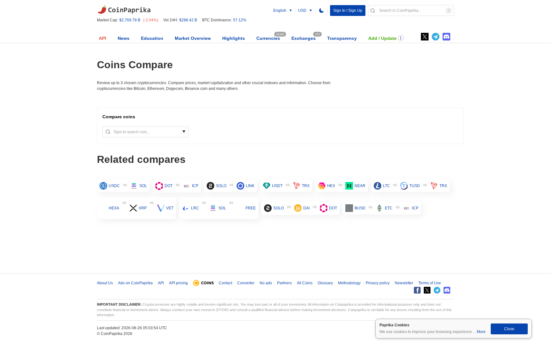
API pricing (178, 283)
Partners (284, 283)
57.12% (239, 20)
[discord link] (446, 36)
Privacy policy (378, 283)
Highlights (233, 38)
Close (509, 329)
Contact (225, 283)
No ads (266, 283)
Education (152, 38)
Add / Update (382, 38)
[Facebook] (417, 290)
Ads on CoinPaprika (135, 283)
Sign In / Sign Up (347, 10)
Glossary (325, 283)
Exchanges (303, 38)
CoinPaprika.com (124, 9)
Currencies (268, 38)
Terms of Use (429, 283)
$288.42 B (188, 20)
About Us (105, 283)
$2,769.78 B (129, 20)
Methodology (349, 283)
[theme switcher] (321, 10)
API (102, 38)
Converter (245, 283)
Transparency (342, 38)
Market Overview (193, 38)
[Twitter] (425, 36)
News (123, 38)
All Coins (304, 283)
